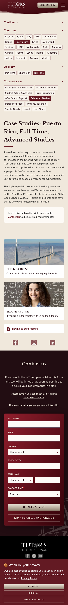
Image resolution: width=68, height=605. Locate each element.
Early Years (39, 109)
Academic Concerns (46, 87)
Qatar (20, 36)
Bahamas (56, 47)
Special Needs (12, 109)
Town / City (14, 460)
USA (37, 36)
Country (13, 446)
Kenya (19, 52)
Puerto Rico (22, 42)
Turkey (8, 58)
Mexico (45, 58)
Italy (29, 36)
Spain (45, 47)
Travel (27, 109)
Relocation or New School (18, 87)
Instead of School (14, 103)
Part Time (10, 72)
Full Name (13, 419)
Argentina (52, 52)
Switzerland (48, 42)
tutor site (53, 405)
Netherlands (32, 47)
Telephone (13, 474)
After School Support (16, 98)
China (35, 42)
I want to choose (34, 600)
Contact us (14, 216)
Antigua (34, 58)
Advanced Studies (40, 98)
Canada (9, 52)
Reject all (34, 593)
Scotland (9, 47)
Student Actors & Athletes (18, 93)
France (8, 42)
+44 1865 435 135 (34, 397)
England (9, 36)
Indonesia (21, 58)
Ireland (39, 52)
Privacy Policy (29, 578)
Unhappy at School (36, 103)
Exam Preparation (45, 93)
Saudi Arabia (49, 36)
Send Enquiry (47, 5)
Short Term (24, 72)
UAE (20, 47)
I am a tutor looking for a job (34, 518)
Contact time (15, 488)
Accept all (34, 587)
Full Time (39, 72)
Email (11, 432)
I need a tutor (36, 507)
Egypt (30, 52)
